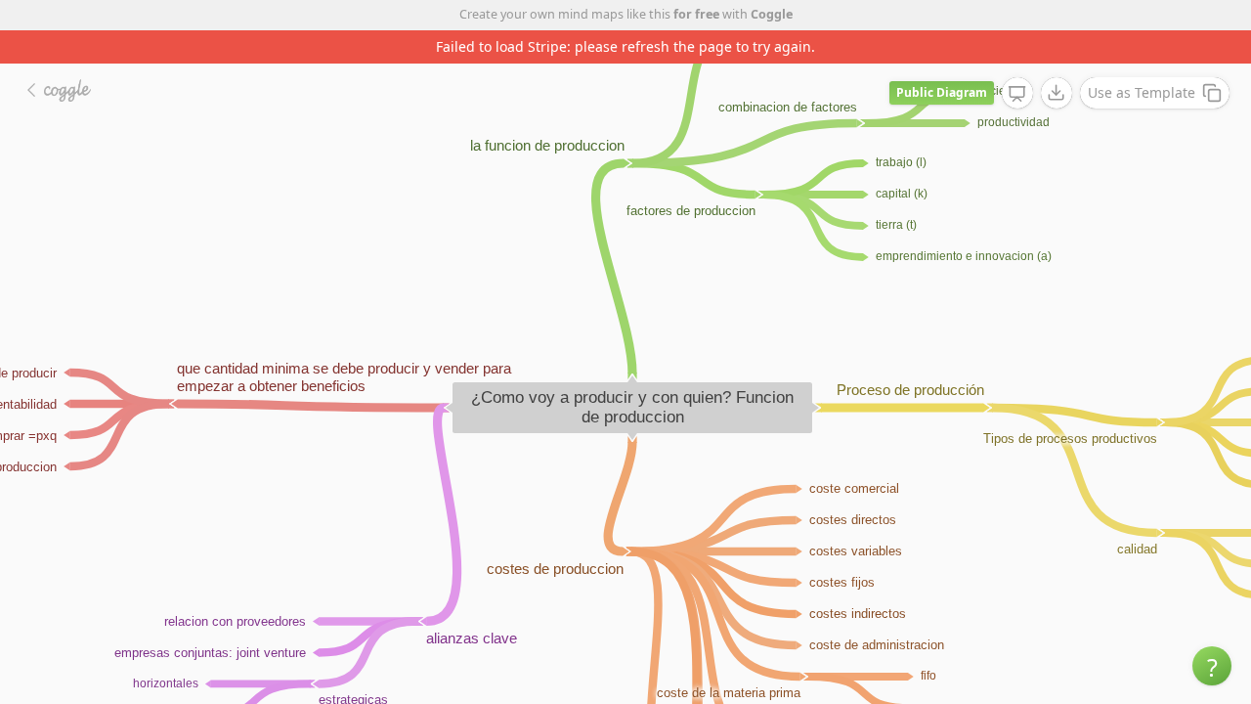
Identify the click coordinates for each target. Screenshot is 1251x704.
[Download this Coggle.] (1056, 93)
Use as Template (1141, 92)
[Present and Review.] (1017, 94)
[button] (1211, 665)
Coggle (772, 14)
